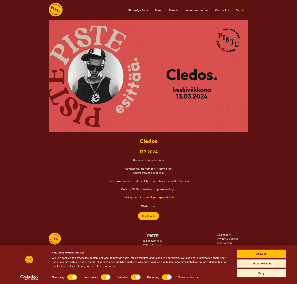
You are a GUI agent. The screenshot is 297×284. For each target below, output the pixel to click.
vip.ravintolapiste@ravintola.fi (156, 197)
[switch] (106, 277)
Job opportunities (196, 10)
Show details (186, 277)
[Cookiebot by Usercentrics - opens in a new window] (29, 277)
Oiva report (224, 234)
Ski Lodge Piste (138, 10)
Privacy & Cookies (227, 238)
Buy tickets (148, 216)
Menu (158, 10)
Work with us (224, 243)
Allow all (261, 253)
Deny (261, 273)
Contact (220, 10)
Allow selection (261, 263)
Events (173, 10)
